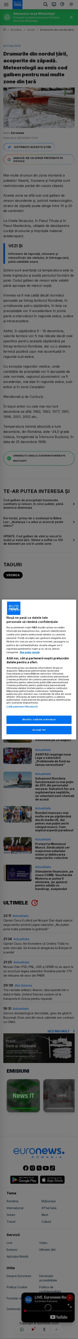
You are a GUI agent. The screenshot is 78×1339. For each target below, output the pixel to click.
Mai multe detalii (30, 652)
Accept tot (39, 730)
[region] (39, 669)
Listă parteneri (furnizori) (22, 706)
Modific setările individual (39, 719)
